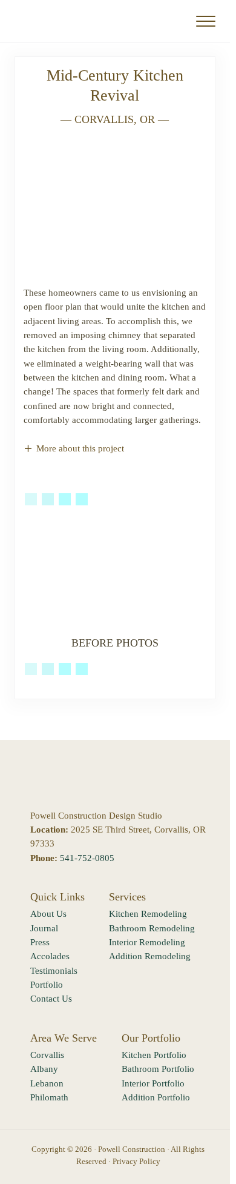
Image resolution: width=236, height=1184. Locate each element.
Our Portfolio (151, 1038)
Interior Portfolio (153, 1083)
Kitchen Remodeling (148, 914)
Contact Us (51, 998)
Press (40, 942)
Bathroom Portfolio (158, 1069)
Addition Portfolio (156, 1097)
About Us (48, 914)
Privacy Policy (136, 1161)
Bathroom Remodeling (152, 928)
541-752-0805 (87, 858)
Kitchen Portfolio (154, 1055)
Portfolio (46, 984)
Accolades (50, 956)
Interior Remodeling (147, 942)
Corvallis (47, 1055)
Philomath (49, 1097)
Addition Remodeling (150, 956)
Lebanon (47, 1083)
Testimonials (53, 971)
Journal (44, 928)
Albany (44, 1069)
